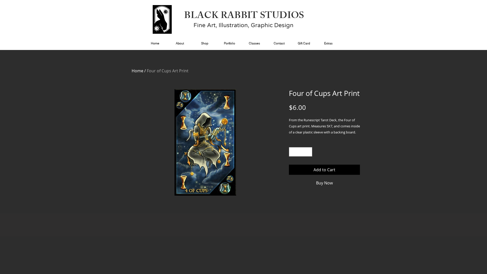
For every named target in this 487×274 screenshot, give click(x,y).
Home (137, 71)
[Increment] (308, 151)
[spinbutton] (300, 151)
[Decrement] (293, 151)
